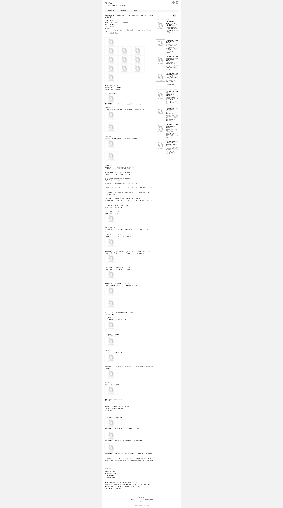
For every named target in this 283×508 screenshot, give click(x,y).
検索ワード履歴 (111, 10)
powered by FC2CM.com (143, 505)
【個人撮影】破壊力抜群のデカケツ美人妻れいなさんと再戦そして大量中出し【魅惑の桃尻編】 (172, 23)
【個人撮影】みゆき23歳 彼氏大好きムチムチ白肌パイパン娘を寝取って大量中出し (172, 58)
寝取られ (140, 30)
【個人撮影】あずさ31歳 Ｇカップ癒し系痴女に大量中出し (172, 41)
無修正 (150, 30)
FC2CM (135, 10)
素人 (116, 32)
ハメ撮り (119, 30)
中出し (124, 30)
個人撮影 (130, 30)
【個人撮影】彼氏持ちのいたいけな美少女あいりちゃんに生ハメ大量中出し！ (172, 110)
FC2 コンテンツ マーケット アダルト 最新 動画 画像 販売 (141, 499)
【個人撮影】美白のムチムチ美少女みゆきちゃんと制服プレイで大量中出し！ (172, 143)
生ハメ (112, 32)
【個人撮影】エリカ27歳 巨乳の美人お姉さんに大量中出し (172, 126)
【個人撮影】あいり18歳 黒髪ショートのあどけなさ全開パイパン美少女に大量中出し (172, 93)
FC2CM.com (109, 3)
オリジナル (113, 30)
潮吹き (145, 30)
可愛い (135, 30)
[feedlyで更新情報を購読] (173, 2)
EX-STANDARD (114, 22)
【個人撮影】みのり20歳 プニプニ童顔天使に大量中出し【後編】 (172, 75)
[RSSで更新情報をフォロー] (177, 2)
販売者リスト (123, 10)
